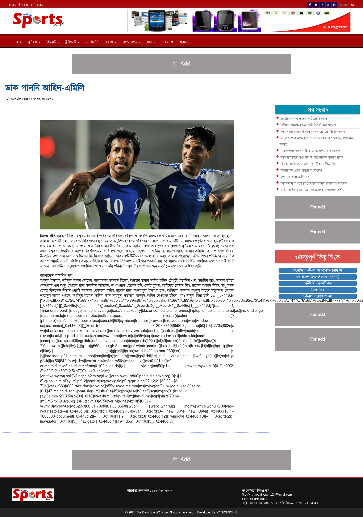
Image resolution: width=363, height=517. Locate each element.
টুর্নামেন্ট (71, 42)
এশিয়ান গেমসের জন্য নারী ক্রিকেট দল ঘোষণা (308, 125)
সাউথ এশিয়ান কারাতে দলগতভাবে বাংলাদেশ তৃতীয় (312, 190)
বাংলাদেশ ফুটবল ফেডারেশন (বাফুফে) (317, 270)
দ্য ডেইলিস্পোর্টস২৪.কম (255, 490)
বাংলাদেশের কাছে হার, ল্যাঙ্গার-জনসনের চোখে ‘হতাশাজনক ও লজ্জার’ (318, 141)
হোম (19, 42)
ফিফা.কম (317, 289)
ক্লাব (149, 42)
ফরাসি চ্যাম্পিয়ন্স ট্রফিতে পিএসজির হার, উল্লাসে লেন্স (313, 131)
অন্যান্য (184, 42)
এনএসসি (92, 42)
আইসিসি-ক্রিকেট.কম (318, 283)
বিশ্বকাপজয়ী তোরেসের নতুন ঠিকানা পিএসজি (308, 164)
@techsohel (227, 512)
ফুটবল (33, 42)
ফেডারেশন (130, 42)
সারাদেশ (167, 42)
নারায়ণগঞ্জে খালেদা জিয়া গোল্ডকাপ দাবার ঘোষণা (310, 151)
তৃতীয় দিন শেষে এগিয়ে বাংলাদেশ (301, 170)
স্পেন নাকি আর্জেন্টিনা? (295, 177)
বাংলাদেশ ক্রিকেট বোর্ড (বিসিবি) (317, 276)
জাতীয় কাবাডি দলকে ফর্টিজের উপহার (304, 118)
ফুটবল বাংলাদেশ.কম (317, 296)
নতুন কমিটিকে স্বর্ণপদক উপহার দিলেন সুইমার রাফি (312, 157)
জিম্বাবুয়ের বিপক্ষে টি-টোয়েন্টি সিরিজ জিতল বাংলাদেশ (314, 183)
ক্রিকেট (51, 42)
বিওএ (109, 42)
